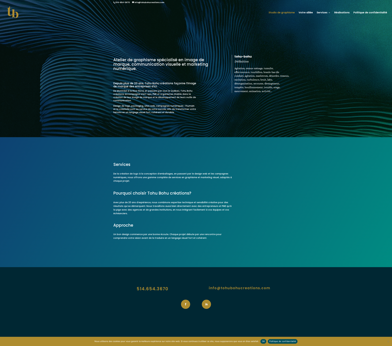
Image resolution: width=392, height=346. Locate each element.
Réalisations (342, 13)
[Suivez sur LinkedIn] (206, 304)
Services (322, 13)
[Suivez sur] (196, 304)
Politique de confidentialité (370, 13)
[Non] (388, 341)
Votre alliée (306, 13)
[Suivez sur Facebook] (185, 304)
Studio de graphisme (282, 13)
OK (263, 341)
